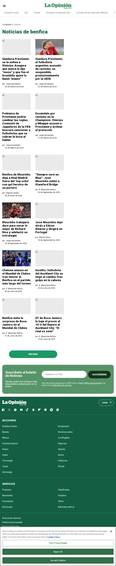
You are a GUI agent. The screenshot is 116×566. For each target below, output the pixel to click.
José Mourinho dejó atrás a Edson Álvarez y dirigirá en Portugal (49, 227)
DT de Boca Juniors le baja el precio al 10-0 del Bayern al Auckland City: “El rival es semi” (48, 324)
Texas (5, 466)
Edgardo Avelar (12, 193)
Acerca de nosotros (11, 518)
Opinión (61, 449)
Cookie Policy (53, 537)
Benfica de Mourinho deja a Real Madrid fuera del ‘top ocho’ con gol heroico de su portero (16, 181)
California (62, 460)
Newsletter (7, 495)
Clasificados (63, 490)
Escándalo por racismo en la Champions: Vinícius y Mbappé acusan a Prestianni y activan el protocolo (49, 122)
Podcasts (6, 490)
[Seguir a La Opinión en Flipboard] (39, 410)
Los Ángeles (64, 438)
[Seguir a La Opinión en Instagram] (15, 410)
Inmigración (63, 426)
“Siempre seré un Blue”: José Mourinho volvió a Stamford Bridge (47, 179)
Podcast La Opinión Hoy (58, 12)
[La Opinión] (58, 6)
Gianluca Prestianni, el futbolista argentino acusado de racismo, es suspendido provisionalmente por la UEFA (49, 68)
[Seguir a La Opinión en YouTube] (21, 410)
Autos (61, 455)
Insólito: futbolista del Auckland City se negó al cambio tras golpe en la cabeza (49, 275)
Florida (61, 466)
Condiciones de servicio (61, 385)
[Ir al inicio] (14, 403)
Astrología (7, 472)
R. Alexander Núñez (47, 190)
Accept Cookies (58, 560)
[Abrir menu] (4, 6)
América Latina (65, 432)
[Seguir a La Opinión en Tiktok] (27, 410)
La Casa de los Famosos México (92, 12)
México (5, 438)
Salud (5, 455)
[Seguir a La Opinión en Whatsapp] (45, 410)
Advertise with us (66, 507)
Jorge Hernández (13, 84)
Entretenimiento (10, 443)
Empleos (62, 495)
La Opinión (7, 24)
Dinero (5, 449)
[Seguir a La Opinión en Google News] (33, 410)
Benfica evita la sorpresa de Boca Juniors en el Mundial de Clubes (14, 323)
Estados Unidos (9, 426)
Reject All (58, 552)
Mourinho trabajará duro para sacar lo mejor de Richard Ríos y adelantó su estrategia (15, 229)
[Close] (111, 531)
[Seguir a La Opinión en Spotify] (51, 410)
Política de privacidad (92, 383)
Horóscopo (7, 507)
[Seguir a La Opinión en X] (9, 410)
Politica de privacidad (12, 522)
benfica (17, 24)
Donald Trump (12, 12)
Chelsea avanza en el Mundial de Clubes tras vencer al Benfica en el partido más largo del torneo (16, 276)
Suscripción (7, 501)
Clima (60, 501)
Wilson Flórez (45, 237)
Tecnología (7, 460)
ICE (26, 12)
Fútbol (37, 12)
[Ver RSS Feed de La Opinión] (58, 410)
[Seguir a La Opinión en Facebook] (3, 410)
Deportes (62, 443)
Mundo (5, 432)
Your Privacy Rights (58, 543)
